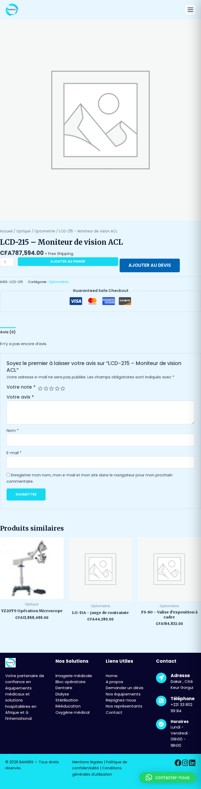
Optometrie (44, 231)
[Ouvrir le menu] (190, 10)
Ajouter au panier (68, 261)
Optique (23, 231)
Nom (13, 430)
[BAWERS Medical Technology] (12, 10)
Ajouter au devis (150, 265)
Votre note (21, 387)
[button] (167, 777)
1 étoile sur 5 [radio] (40, 388)
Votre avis (20, 397)
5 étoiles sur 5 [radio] (62, 388)
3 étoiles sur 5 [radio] (51, 388)
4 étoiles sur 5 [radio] (57, 388)
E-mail (14, 452)
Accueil (6, 231)
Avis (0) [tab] (8, 332)
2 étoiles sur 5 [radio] (46, 388)
